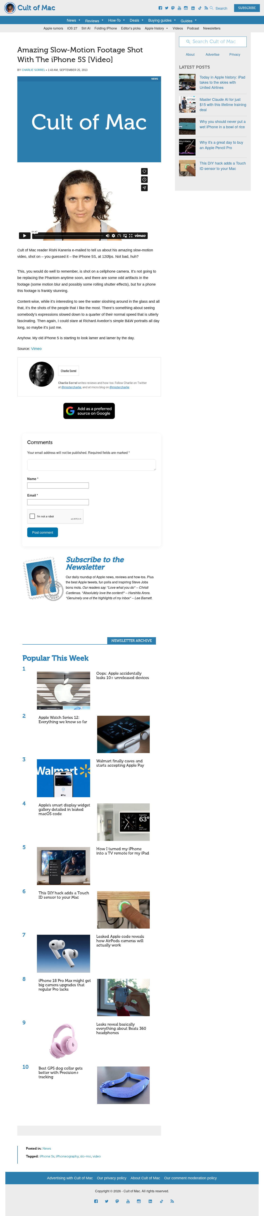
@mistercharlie (71, 387)
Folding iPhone (105, 28)
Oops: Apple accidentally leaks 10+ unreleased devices (122, 676)
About (190, 54)
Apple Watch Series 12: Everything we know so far (63, 720)
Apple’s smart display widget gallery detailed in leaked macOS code (64, 809)
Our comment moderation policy (190, 1178)
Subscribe (247, 8)
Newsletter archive (131, 641)
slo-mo (85, 1156)
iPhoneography (67, 1156)
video (97, 1156)
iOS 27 (72, 28)
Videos (178, 28)
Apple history (154, 28)
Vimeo (36, 349)
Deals (134, 20)
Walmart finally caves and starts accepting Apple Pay (120, 763)
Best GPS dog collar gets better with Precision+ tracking (61, 1073)
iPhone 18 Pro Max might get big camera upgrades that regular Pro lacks (65, 985)
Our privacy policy (111, 1178)
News (71, 20)
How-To (114, 20)
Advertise (212, 54)
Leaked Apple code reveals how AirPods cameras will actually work (120, 941)
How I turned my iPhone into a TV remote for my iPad (122, 851)
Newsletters (211, 28)
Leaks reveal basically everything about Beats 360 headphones (121, 1029)
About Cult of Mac (145, 1178)
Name (32, 478)
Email (32, 495)
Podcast (193, 28)
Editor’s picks (131, 28)
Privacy (234, 54)
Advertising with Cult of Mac (70, 1178)
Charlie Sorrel (33, 70)
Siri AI (85, 28)
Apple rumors (53, 28)
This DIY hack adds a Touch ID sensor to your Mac (64, 895)
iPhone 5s (47, 1156)
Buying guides (160, 20)
